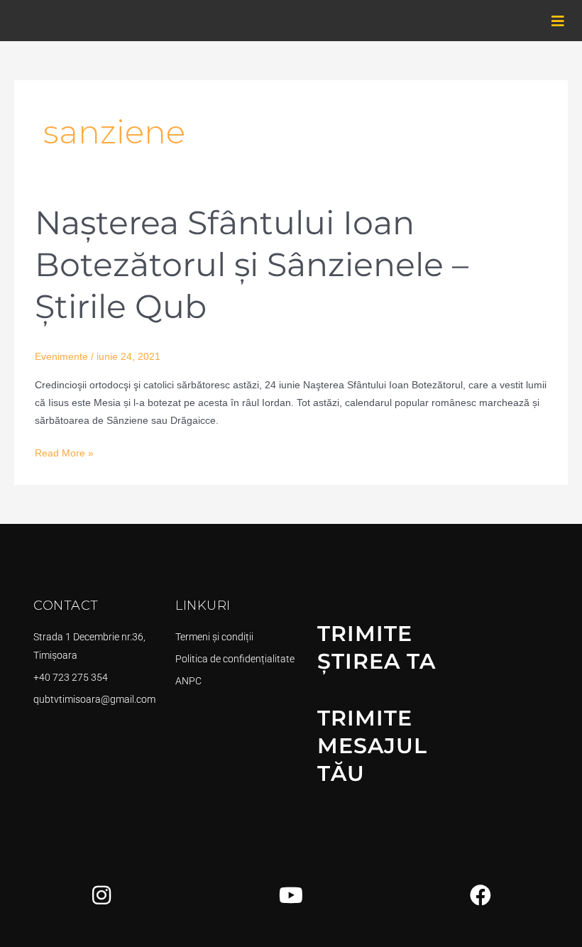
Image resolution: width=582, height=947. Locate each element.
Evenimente (61, 356)
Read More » (64, 451)
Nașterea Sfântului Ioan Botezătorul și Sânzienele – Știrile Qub (251, 265)
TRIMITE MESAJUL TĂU (372, 746)
